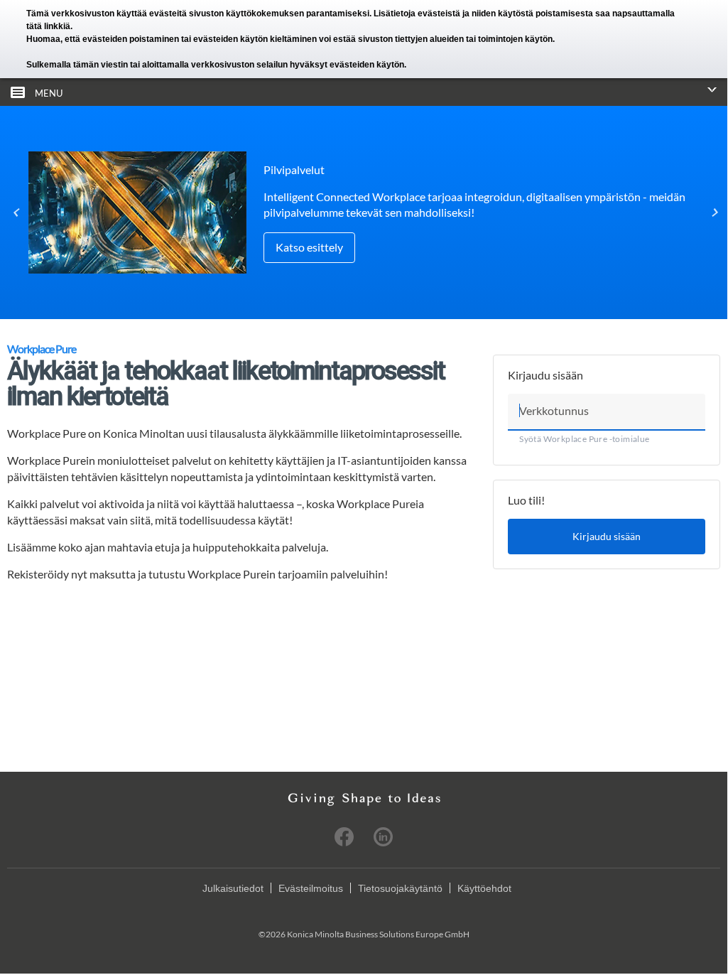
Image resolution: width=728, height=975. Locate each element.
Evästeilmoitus (310, 888)
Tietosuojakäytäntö (400, 888)
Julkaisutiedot (233, 888)
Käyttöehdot (484, 888)
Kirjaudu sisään (606, 536)
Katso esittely (309, 247)
